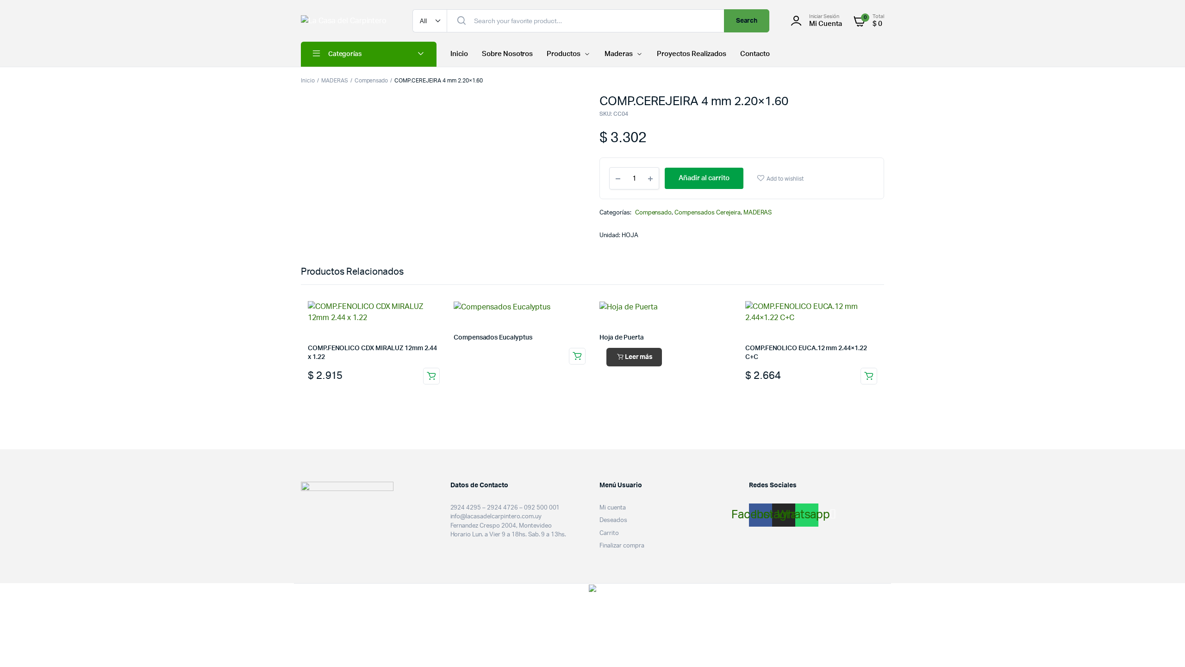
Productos (563, 53)
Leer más (639, 357)
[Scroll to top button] (1164, 646)
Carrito (609, 533)
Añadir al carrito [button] (431, 376)
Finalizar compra (621, 546)
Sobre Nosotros (507, 53)
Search (747, 21)
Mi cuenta (612, 508)
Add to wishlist (785, 179)
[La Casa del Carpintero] (347, 20)
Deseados (613, 520)
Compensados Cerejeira (707, 213)
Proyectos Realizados (691, 53)
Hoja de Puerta (621, 337)
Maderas (619, 53)
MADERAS (334, 80)
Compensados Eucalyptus (493, 337)
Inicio (459, 53)
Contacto (755, 53)
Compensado (371, 80)
